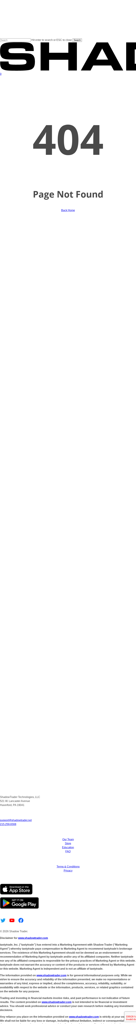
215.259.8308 (8, 824)
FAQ (68, 851)
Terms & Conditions (68, 866)
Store (68, 843)
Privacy (68, 870)
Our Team (68, 839)
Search (77, 40)
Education (68, 847)
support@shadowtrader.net (16, 820)
